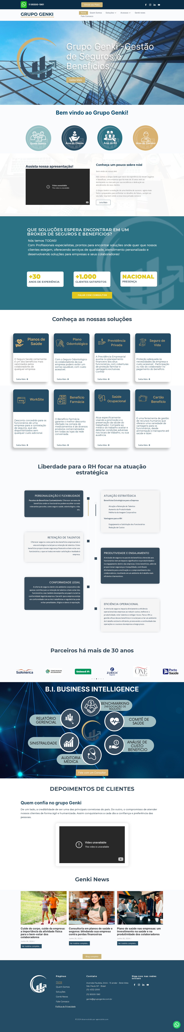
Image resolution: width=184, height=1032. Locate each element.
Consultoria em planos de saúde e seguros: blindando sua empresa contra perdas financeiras (91, 931)
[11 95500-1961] (24, 4)
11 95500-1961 (36, 4)
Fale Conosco (87, 16)
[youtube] (158, 5)
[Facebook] (145, 5)
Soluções (110, 13)
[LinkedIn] (154, 5)
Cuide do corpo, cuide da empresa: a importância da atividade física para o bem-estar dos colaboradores (43, 933)
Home (83, 13)
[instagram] (149, 5)
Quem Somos (96, 13)
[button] (94, 678)
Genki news (140, 13)
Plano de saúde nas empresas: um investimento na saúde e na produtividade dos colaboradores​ (139, 931)
